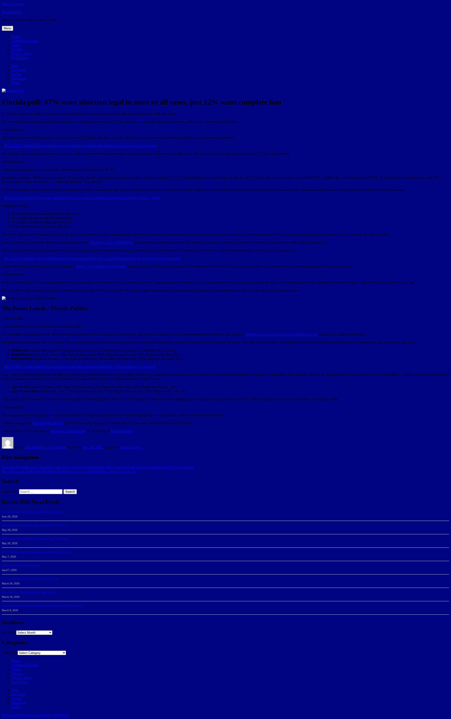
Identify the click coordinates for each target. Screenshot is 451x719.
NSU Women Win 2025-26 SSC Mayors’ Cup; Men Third (34, 538)
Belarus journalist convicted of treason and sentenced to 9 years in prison (42, 605)
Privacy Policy (22, 53)
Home (15, 37)
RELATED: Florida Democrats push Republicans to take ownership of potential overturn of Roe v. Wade (82, 198)
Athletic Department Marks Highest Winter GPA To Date (33, 525)
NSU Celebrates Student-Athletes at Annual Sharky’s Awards (36, 552)
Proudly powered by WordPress (45, 715)
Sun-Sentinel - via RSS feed (45, 447)
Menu (7, 28)
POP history (20, 58)
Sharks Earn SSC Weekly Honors (20, 565)
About (16, 45)
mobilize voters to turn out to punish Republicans (281, 334)
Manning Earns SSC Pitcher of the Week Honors (29, 592)
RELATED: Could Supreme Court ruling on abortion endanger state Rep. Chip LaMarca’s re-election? (80, 367)
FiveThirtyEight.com (48, 423)
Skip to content (13, 4)
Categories (10, 653)
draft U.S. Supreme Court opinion (101, 266)
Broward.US (11, 12)
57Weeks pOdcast (24, 41)
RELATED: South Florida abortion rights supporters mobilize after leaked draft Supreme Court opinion (80, 146)
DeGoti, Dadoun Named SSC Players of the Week (30, 579)
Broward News (131, 447)
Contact (17, 49)
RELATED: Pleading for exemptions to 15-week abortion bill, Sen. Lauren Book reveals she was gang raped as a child (92, 258)
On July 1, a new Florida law (111, 242)
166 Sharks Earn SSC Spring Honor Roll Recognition (32, 512)
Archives (8, 632)
